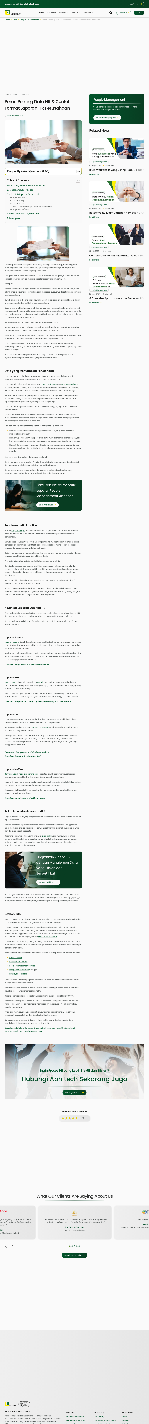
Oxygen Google (18, 530)
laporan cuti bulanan (39, 727)
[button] (55, 13)
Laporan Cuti (18, 203)
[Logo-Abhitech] (13, 13)
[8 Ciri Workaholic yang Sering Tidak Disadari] (116, 139)
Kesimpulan (15, 218)
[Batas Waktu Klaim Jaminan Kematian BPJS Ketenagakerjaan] (116, 182)
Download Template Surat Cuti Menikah (23, 756)
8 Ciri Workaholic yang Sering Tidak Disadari (116, 170)
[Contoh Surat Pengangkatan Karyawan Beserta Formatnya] (116, 225)
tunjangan (52, 384)
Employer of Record (18, 974)
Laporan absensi (12, 642)
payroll (44, 384)
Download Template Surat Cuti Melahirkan (35, 206)
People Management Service (22, 966)
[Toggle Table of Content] (76, 181)
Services (125, 1420)
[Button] (6, 1246)
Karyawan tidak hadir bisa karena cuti (21, 774)
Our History (99, 1416)
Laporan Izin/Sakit (21, 209)
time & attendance (69, 384)
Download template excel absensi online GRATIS (27, 664)
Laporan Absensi (19, 197)
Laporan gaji (10, 682)
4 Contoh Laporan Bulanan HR (24, 194)
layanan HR (46, 836)
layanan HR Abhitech (47, 936)
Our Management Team (105, 1420)
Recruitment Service (18, 961)
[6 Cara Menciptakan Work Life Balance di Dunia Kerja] (116, 268)
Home (124, 1416)
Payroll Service (15, 957)
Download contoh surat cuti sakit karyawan (25, 798)
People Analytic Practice (21, 189)
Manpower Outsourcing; (19, 969)
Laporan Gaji (18, 200)
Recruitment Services (75, 1420)
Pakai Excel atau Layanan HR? (24, 213)
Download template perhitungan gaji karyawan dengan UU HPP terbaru (38, 701)
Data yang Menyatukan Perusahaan (26, 185)
